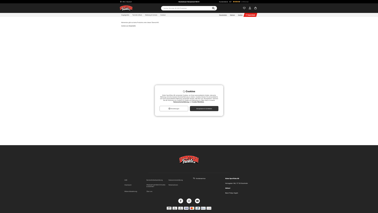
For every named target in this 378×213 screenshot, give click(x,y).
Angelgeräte (125, 15)
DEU (127, 2)
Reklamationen (173, 185)
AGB (125, 180)
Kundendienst (223, 2)
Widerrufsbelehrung (130, 191)
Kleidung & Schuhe (151, 15)
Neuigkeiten (223, 15)
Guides (240, 15)
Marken (232, 15)
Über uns (149, 191)
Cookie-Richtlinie (198, 102)
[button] (243, 1)
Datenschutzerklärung (176, 180)
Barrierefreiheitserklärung (154, 180)
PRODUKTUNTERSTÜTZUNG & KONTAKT (155, 185)
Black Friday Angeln (231, 193)
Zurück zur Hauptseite (128, 26)
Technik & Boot (137, 15)
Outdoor (163, 15)
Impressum (128, 185)
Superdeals (251, 15)
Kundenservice (200, 178)
